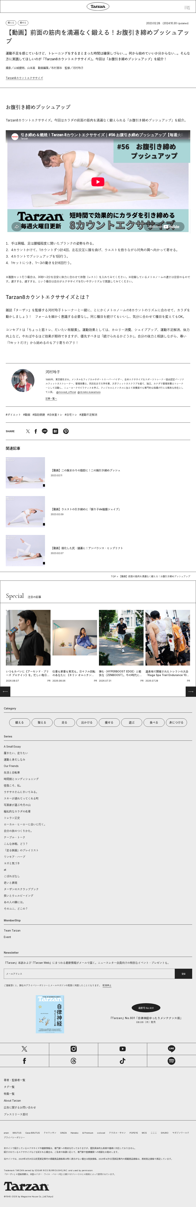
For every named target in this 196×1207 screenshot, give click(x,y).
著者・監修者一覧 (14, 1080)
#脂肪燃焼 (39, 414)
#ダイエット (13, 414)
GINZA (63, 1133)
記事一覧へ (51, 398)
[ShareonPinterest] (66, 431)
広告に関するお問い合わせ (20, 1107)
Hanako (74, 1133)
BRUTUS (17, 1133)
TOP (113, 576)
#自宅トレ (71, 414)
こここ (154, 1133)
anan (6, 1133)
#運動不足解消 (88, 414)
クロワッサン (50, 1133)
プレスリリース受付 (16, 1114)
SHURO (164, 1133)
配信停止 (107, 985)
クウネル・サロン (117, 1133)
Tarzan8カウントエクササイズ (24, 78)
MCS (144, 1133)
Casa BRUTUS (32, 1133)
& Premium (87, 1133)
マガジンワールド (180, 1133)
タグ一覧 (9, 1086)
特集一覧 (9, 1093)
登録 (183, 974)
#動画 (26, 414)
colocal (101, 1133)
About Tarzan (12, 1100)
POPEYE (134, 1133)
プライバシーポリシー (14, 1137)
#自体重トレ (54, 414)
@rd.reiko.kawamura (89, 392)
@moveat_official (66, 392)
